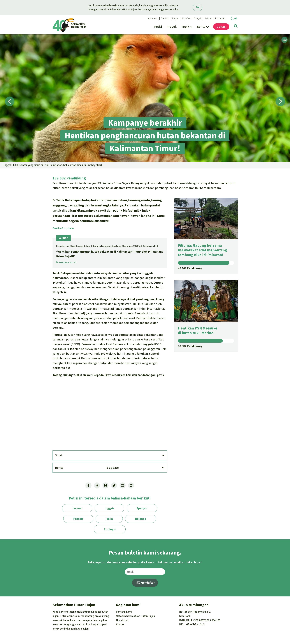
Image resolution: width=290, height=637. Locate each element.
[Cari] (236, 26)
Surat (58, 455)
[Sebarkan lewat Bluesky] (105, 485)
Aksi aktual (122, 620)
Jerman (77, 508)
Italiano (208, 18)
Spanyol (142, 508)
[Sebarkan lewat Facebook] (88, 485)
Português (220, 18)
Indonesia (152, 18)
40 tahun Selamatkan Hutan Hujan (135, 616)
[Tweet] (114, 485)
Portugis (110, 529)
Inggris (109, 508)
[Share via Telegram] (97, 485)
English (175, 18)
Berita (63, 228)
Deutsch (165, 18)
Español (186, 18)
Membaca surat (66, 262)
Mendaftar (147, 583)
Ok (197, 7)
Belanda (140, 519)
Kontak (120, 624)
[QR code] (131, 485)
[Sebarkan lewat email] (123, 485)
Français (197, 18)
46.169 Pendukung (190, 268)
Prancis (78, 519)
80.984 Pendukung (190, 346)
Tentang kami (124, 612)
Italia (109, 519)
